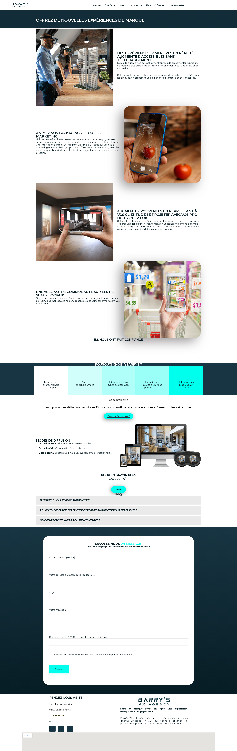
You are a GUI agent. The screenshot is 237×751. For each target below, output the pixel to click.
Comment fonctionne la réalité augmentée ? (70, 520)
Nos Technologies (114, 5)
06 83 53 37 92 (58, 715)
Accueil (97, 5)
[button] (118, 500)
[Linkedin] (70, 729)
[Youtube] (61, 729)
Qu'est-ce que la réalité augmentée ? (64, 500)
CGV (51, 721)
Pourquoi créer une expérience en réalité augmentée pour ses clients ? (88, 510)
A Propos (159, 5)
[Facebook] (52, 729)
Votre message (57, 610)
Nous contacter (176, 5)
